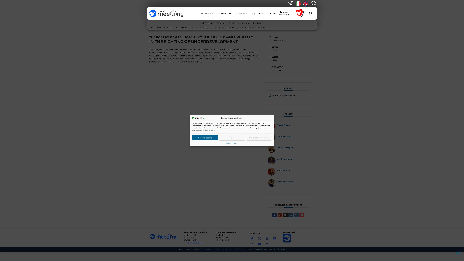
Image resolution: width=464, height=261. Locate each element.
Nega (232, 138)
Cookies (228, 143)
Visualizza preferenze (259, 138)
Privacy (234, 143)
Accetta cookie (205, 138)
